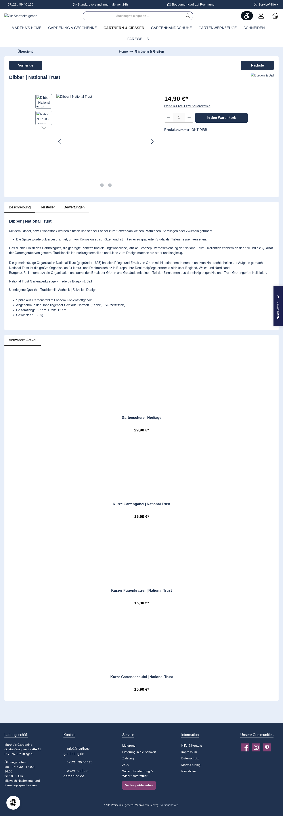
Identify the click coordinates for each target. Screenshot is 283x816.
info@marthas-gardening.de (76, 751)
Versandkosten (169, 805)
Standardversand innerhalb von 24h (103, 4)
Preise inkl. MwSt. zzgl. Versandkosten (187, 106)
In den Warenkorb (221, 117)
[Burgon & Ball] (262, 79)
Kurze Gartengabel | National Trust (141, 504)
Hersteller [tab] (47, 207)
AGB (125, 764)
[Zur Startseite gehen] (20, 15)
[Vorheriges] (59, 141)
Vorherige (25, 65)
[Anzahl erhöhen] (189, 117)
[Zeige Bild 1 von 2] (102, 185)
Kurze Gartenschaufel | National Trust (141, 677)
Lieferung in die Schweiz (139, 752)
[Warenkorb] (274, 15)
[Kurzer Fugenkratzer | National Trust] (141, 546)
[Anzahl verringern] (168, 117)
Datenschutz (190, 758)
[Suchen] (188, 15)
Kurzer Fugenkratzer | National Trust (141, 590)
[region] (95, 141)
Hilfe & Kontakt (191, 745)
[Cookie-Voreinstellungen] (13, 802)
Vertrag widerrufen (139, 785)
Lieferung (129, 745)
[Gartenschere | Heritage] (141, 373)
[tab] (19, 207)
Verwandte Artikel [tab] (22, 340)
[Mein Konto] (261, 15)
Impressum (189, 752)
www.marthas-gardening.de (76, 773)
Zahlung (128, 758)
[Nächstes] (152, 141)
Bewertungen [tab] (74, 207)
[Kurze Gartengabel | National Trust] (141, 460)
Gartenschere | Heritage (141, 417)
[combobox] (133, 15)
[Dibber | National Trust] (105, 141)
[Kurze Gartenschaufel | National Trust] (141, 632)
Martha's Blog (191, 764)
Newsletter (188, 771)
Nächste (257, 65)
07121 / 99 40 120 (20, 4)
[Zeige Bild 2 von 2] (110, 185)
